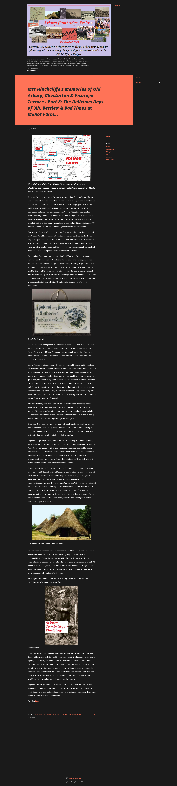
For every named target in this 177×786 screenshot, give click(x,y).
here (37, 701)
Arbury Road (109, 152)
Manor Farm (109, 157)
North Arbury (110, 159)
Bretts (108, 154)
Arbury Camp (110, 149)
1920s (108, 147)
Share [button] (108, 136)
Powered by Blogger (74, 778)
